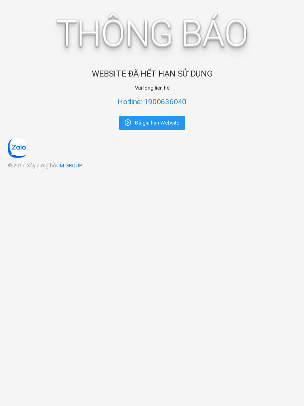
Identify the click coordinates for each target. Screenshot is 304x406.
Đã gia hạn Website (156, 123)
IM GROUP (70, 166)
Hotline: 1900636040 (152, 101)
